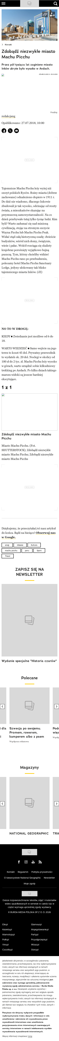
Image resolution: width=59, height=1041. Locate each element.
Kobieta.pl (7, 929)
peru (27, 550)
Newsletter (49, 877)
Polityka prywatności (41, 872)
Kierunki (8, 44)
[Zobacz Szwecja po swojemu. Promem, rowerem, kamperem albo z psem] (29, 705)
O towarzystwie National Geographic (22, 877)
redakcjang (8, 116)
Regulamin (23, 872)
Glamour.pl (36, 924)
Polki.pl (5, 939)
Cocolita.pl (7, 949)
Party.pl (34, 934)
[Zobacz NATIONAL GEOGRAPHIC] (29, 803)
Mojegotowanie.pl (40, 929)
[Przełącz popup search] (55, 3)
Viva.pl (5, 944)
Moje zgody (29, 883)
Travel (7, 556)
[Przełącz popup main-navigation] (3, 3)
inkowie (20, 545)
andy (7, 545)
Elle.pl (5, 924)
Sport (39, 550)
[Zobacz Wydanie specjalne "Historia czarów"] (29, 620)
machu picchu (11, 550)
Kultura (34, 545)
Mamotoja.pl (8, 934)
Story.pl (35, 949)
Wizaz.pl (35, 944)
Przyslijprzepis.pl (39, 939)
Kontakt (11, 872)
